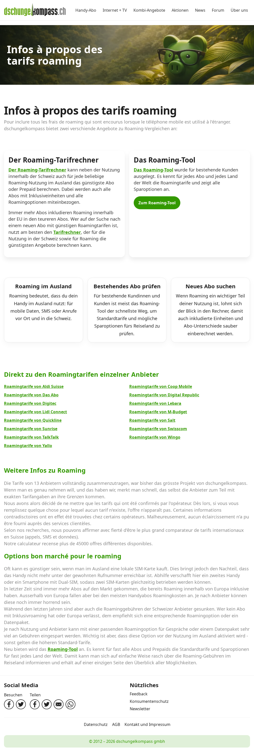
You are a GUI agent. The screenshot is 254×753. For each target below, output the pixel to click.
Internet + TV (115, 10)
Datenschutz (96, 724)
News (200, 10)
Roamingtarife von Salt (152, 420)
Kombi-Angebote (149, 10)
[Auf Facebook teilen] (35, 704)
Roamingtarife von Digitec (30, 403)
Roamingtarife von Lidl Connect (35, 412)
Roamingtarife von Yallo (28, 445)
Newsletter (140, 708)
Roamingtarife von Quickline (33, 420)
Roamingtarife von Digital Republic (164, 395)
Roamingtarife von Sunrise (30, 428)
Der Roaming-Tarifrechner (37, 170)
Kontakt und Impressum (147, 724)
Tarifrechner (67, 232)
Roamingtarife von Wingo (154, 437)
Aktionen (180, 10)
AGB (116, 724)
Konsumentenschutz (149, 701)
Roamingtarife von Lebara (155, 403)
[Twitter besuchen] (21, 704)
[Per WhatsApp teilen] (70, 704)
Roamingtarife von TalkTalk (31, 437)
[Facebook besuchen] (9, 704)
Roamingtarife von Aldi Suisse (34, 386)
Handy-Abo (85, 10)
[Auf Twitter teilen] (47, 704)
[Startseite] (35, 10)
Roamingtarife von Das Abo (31, 395)
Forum (218, 10)
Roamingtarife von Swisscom (158, 428)
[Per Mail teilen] (59, 704)
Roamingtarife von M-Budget (158, 412)
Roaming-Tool (63, 649)
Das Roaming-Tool (153, 170)
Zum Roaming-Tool (157, 203)
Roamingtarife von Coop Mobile (160, 386)
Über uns (239, 10)
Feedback (139, 694)
